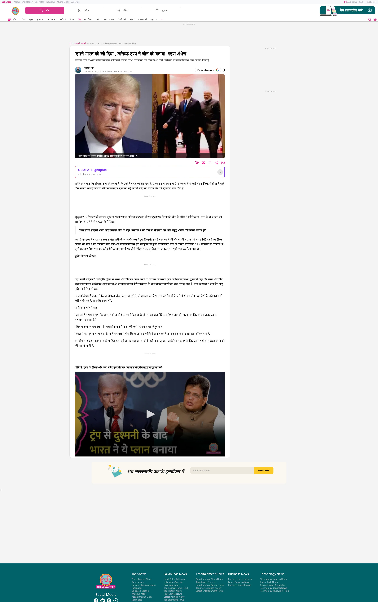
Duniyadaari (138, 581)
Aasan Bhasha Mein (142, 596)
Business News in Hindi (240, 578)
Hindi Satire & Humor (175, 578)
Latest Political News (174, 596)
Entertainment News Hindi (209, 578)
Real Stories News (173, 593)
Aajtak (17, 1)
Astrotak (75, 1)
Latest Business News (239, 581)
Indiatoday (27, 1)
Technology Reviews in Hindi (274, 590)
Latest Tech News (269, 581)
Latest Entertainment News (209, 590)
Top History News (173, 590)
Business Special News (239, 584)
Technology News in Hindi (273, 578)
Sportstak (39, 1)
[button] (347, 10)
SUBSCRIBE (263, 470)
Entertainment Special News (210, 584)
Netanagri (137, 587)
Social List (137, 599)
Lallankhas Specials (173, 581)
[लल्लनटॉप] (15, 10)
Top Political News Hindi (176, 587)
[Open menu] (9, 19)
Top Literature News (174, 599)
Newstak (50, 1)
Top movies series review (208, 587)
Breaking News (171, 584)
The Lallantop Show (141, 578)
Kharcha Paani (139, 593)
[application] (150, 414)
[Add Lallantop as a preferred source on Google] (208, 70)
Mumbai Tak (63, 1)
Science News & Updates (272, 584)
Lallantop (7, 1)
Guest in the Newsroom (144, 584)
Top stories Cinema (205, 581)
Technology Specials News (273, 587)
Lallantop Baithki (140, 590)
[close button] (369, 19)
